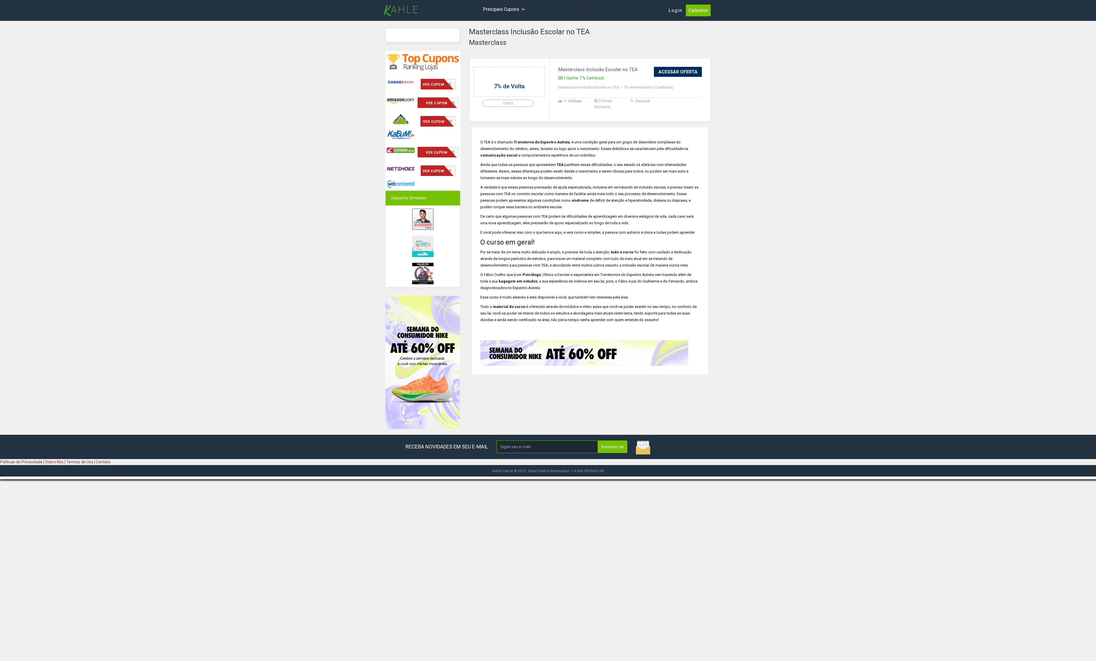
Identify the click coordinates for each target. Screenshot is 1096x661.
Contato (103, 462)
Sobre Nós (54, 462)
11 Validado (572, 101)
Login (675, 10)
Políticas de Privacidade (21, 462)
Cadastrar (698, 10)
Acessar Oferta (678, 72)
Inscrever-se (612, 446)
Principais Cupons (501, 9)
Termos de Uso (79, 462)
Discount (643, 101)
